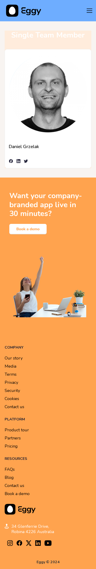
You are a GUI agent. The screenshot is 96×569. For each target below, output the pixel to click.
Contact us (14, 407)
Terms (11, 374)
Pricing (11, 446)
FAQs (10, 469)
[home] (22, 11)
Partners (13, 438)
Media (10, 366)
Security (12, 390)
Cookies (12, 398)
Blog (9, 477)
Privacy (11, 382)
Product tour (17, 430)
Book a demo (17, 493)
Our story (14, 358)
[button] (89, 11)
